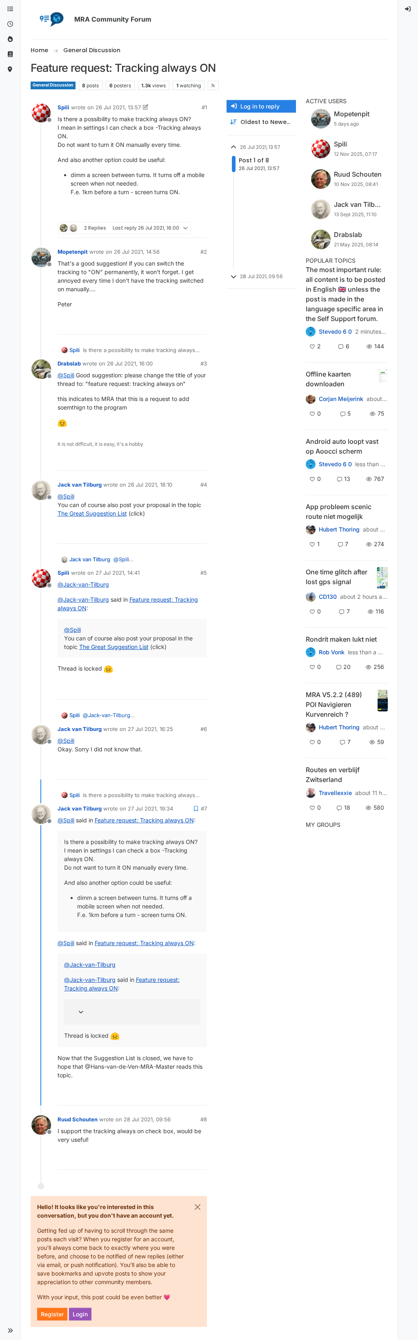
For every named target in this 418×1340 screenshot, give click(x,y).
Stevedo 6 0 (335, 331)
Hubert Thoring (339, 529)
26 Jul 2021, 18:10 (150, 484)
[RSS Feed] (213, 85)
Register (52, 1314)
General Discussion (53, 85)
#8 (203, 1119)
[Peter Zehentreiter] (311, 332)
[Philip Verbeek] (311, 529)
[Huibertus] (311, 792)
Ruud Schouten (78, 1119)
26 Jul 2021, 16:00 (130, 363)
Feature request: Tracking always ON (144, 820)
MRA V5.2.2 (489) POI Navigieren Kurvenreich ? (334, 704)
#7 (204, 808)
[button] (10, 1330)
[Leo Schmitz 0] (311, 399)
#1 (204, 107)
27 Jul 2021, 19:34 (150, 808)
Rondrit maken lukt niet (341, 639)
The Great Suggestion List (92, 513)
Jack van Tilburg (80, 484)
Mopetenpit (73, 251)
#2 (203, 251)
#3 (203, 363)
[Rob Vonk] (311, 652)
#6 (203, 729)
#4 (203, 484)
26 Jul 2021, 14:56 (137, 251)
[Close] (197, 1207)
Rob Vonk (332, 652)
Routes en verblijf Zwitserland (333, 775)
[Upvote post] (171, 212)
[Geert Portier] (311, 464)
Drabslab (69, 363)
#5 (203, 572)
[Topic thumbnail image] (382, 380)
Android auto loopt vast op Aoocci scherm (342, 446)
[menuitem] (408, 9)
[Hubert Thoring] (311, 727)
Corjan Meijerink (341, 399)
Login (80, 1314)
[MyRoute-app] (10, 69)
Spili (63, 107)
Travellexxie (335, 793)
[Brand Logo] (51, 19)
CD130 (328, 597)
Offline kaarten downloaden (328, 379)
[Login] (408, 9)
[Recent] (10, 24)
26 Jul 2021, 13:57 (118, 107)
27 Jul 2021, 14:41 (118, 572)
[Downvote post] (199, 212)
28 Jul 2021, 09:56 (147, 1119)
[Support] (10, 54)
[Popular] (10, 39)
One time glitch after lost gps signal (336, 577)
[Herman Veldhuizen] (311, 597)
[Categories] (10, 9)
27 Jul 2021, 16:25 (150, 729)
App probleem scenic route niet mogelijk (338, 511)
